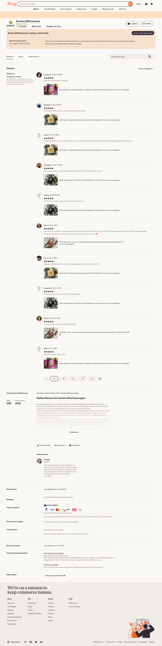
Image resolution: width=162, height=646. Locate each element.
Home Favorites (66, 9)
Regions (152, 642)
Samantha (47, 288)
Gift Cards (122, 9)
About (21, 57)
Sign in (139, 4)
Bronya (46, 318)
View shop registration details (55, 575)
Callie (45, 348)
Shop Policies (33, 57)
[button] (132, 23)
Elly (45, 258)
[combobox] (72, 4)
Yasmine (46, 195)
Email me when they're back (143, 33)
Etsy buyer (47, 74)
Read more (74, 432)
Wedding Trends (108, 9)
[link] (46, 378)
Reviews (10, 57)
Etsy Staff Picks (50, 9)
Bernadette (48, 165)
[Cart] (151, 4)
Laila (45, 225)
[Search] (130, 4)
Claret (46, 135)
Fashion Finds (81, 9)
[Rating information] (17, 26)
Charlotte (47, 105)
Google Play (31, 631)
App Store (14, 631)
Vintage (94, 9)
